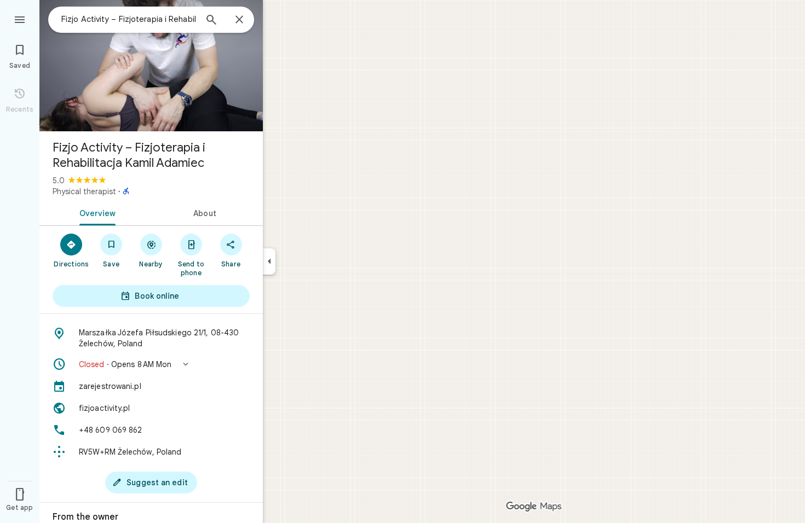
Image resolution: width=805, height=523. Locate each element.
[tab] (95, 212)
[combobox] (128, 19)
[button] (151, 364)
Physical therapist (84, 191)
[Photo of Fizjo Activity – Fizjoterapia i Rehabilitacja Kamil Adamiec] (151, 65)
